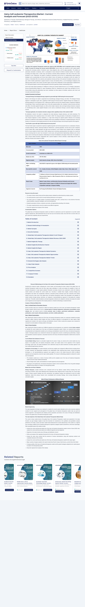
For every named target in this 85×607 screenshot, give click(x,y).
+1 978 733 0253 (69, 2)
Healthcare (22, 24)
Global (12, 24)
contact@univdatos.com (71, 4)
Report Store (13, 30)
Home (5, 30)
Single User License (11, 47)
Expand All (77, 219)
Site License (9, 53)
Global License (10, 57)
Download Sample (68, 24)
